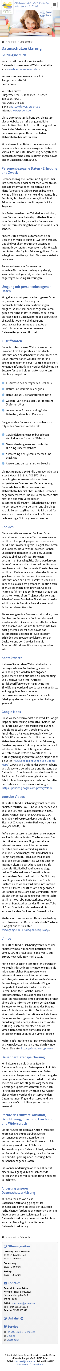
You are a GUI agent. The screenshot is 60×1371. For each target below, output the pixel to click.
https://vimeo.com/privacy (36, 1048)
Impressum (22, 1364)
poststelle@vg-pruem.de (25, 107)
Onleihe (11, 1335)
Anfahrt (14, 1318)
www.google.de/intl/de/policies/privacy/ (25, 930)
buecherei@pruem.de (23, 1303)
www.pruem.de (22, 110)
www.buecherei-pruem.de (22, 69)
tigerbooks (13, 1339)
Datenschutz (36, 1364)
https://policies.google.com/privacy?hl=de (27, 788)
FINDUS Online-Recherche (21, 1332)
